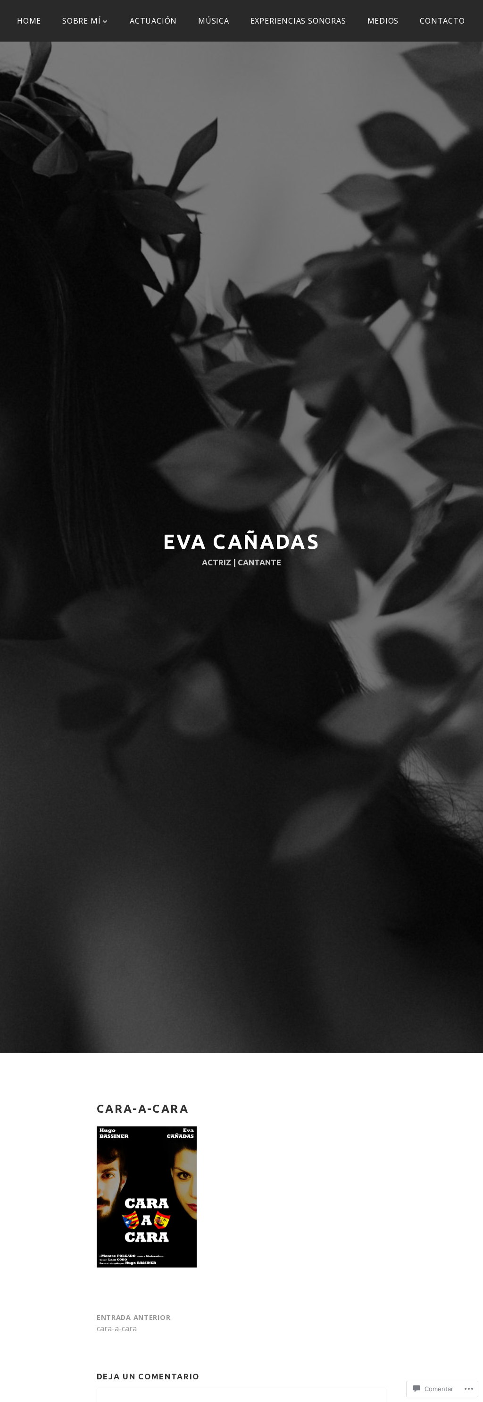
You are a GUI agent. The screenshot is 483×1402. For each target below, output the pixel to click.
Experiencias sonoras (298, 21)
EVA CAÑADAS (241, 541)
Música (213, 21)
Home (29, 21)
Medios (383, 21)
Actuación (153, 21)
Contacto (442, 21)
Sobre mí (81, 21)
